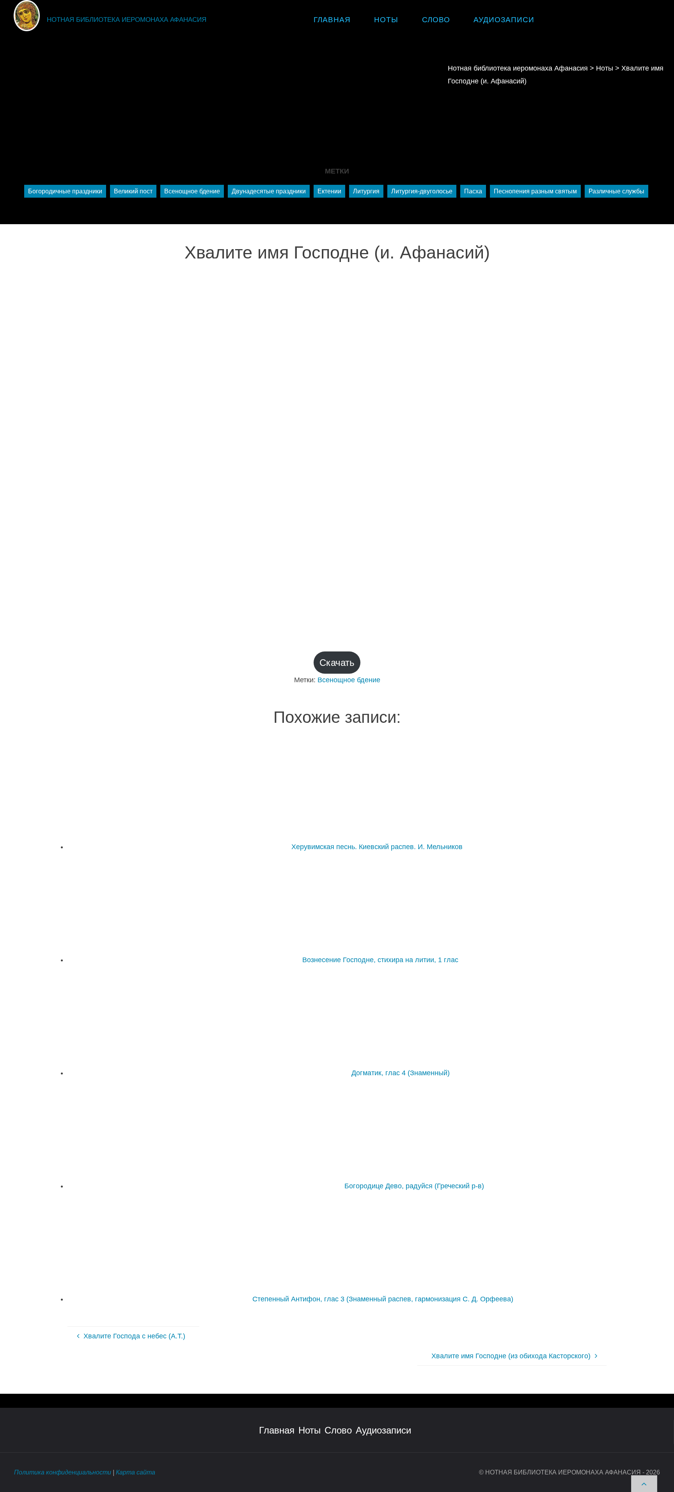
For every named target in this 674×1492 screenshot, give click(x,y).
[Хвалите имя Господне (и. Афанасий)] (337, 446)
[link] (555, 19)
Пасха (473, 191)
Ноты (309, 1430)
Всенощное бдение (192, 191)
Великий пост (133, 191)
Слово (338, 1430)
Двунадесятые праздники (269, 191)
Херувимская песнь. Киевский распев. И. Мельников (377, 847)
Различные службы (616, 191)
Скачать (337, 662)
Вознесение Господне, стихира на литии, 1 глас (380, 960)
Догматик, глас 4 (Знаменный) (400, 1073)
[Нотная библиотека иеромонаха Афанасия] (27, 15)
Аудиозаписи (383, 1430)
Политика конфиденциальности (62, 1472)
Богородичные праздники (65, 191)
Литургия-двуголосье (421, 191)
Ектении (329, 191)
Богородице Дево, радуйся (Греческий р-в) (414, 1186)
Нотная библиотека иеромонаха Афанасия (126, 19)
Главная (276, 1430)
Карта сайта (135, 1472)
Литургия (366, 191)
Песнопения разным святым (535, 191)
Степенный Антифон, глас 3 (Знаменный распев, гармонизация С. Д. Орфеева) (382, 1299)
